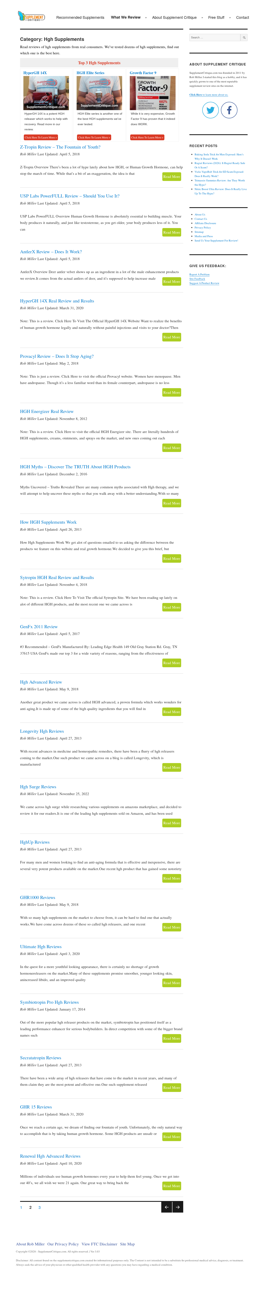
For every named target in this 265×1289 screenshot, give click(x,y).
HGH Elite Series (90, 72)
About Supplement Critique (174, 17)
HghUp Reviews (35, 842)
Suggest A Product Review (204, 283)
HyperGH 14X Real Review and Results (57, 300)
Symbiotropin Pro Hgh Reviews (49, 1002)
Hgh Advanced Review (41, 682)
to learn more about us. (208, 94)
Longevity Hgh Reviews (42, 731)
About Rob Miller (30, 1243)
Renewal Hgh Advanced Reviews (50, 1156)
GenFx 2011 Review (39, 626)
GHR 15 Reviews (36, 1106)
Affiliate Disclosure (205, 223)
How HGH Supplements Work (48, 522)
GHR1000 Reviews (37, 897)
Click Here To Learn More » (41, 137)
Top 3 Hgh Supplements (99, 63)
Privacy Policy (203, 227)
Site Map (127, 1243)
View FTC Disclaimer (99, 1243)
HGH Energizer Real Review (47, 411)
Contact (242, 17)
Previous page (166, 1212)
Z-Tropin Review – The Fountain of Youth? (60, 147)
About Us (200, 214)
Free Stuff (216, 17)
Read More (171, 176)
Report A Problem (199, 274)
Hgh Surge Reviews (38, 786)
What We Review (126, 17)
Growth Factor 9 (143, 72)
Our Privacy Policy (63, 1243)
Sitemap (199, 232)
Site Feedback (197, 279)
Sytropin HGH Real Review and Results (57, 577)
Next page (177, 1212)
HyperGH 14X (35, 72)
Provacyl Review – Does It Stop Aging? (57, 356)
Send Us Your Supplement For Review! (216, 240)
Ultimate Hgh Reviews (41, 946)
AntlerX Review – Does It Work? (51, 251)
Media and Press (204, 236)
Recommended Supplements (80, 17)
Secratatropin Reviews (40, 1057)
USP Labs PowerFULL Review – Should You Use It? (69, 196)
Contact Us (201, 219)
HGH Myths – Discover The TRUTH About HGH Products (75, 466)
